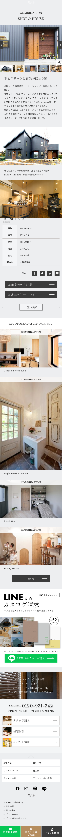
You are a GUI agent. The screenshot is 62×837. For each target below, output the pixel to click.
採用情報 (10, 806)
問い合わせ (11, 810)
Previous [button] (1, 45)
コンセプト (38, 762)
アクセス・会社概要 (42, 778)
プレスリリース (13, 814)
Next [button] (60, 45)
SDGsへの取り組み (14, 802)
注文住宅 (7, 762)
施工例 (36, 770)
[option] (6, 68)
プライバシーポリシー (16, 818)
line (44, 788)
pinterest (35, 787)
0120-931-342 (37, 706)
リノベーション (10, 770)
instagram (26, 787)
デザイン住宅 (9, 778)
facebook (17, 787)
